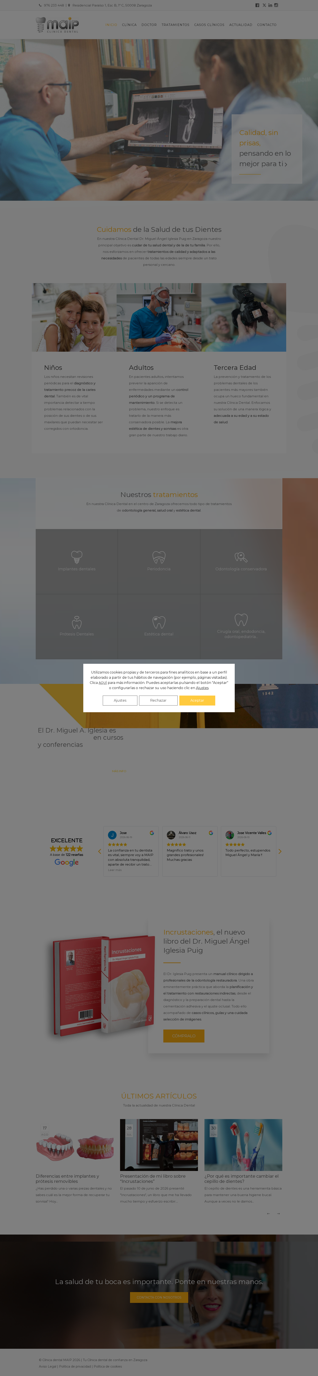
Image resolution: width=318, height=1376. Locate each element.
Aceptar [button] (197, 700)
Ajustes (120, 700)
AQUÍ (103, 683)
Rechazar (158, 700)
